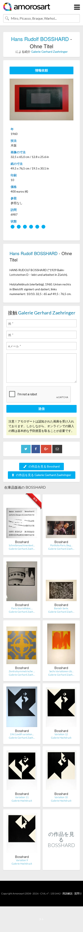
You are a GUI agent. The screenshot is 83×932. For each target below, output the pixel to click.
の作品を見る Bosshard (44, 466)
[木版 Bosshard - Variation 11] (21, 770)
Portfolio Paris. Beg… (61, 545)
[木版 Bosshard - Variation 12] (61, 707)
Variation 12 (61, 734)
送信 (41, 408)
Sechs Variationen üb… (61, 671)
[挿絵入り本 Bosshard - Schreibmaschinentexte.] (21, 518)
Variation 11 (22, 797)
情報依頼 (41, 70)
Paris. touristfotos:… (22, 608)
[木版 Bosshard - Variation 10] (61, 770)
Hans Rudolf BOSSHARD (40, 38)
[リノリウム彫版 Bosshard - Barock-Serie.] (61, 581)
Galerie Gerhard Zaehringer (49, 51)
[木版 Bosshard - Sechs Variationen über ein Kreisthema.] (61, 644)
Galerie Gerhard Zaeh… (22, 548)
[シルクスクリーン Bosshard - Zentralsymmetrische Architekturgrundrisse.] (21, 644)
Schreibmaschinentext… (22, 545)
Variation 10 (61, 797)
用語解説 (67, 893)
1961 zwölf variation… (22, 734)
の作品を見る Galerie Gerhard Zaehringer (43, 475)
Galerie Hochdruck (61, 737)
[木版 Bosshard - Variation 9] (21, 833)
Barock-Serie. (61, 608)
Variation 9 (22, 860)
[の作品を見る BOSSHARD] (61, 865)
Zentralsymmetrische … (22, 671)
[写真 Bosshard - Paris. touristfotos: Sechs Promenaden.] (21, 581)
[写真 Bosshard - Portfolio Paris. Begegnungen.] (61, 518)
